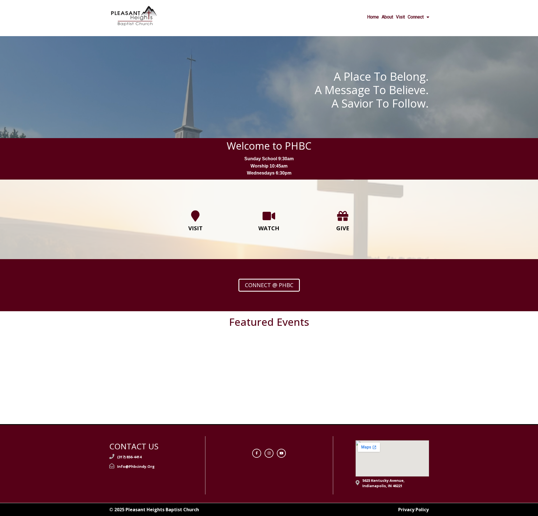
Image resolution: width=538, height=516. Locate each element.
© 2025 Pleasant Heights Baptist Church (154, 509)
